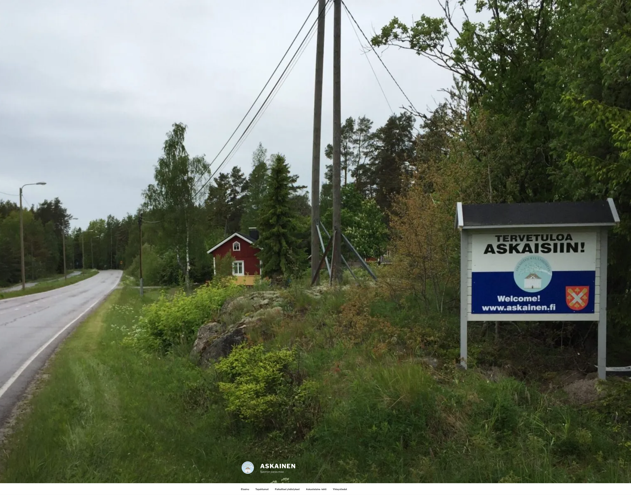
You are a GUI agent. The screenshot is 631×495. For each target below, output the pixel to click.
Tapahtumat (262, 489)
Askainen (278, 466)
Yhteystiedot (340, 489)
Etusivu (245, 489)
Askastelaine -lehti (316, 489)
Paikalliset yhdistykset (287, 489)
